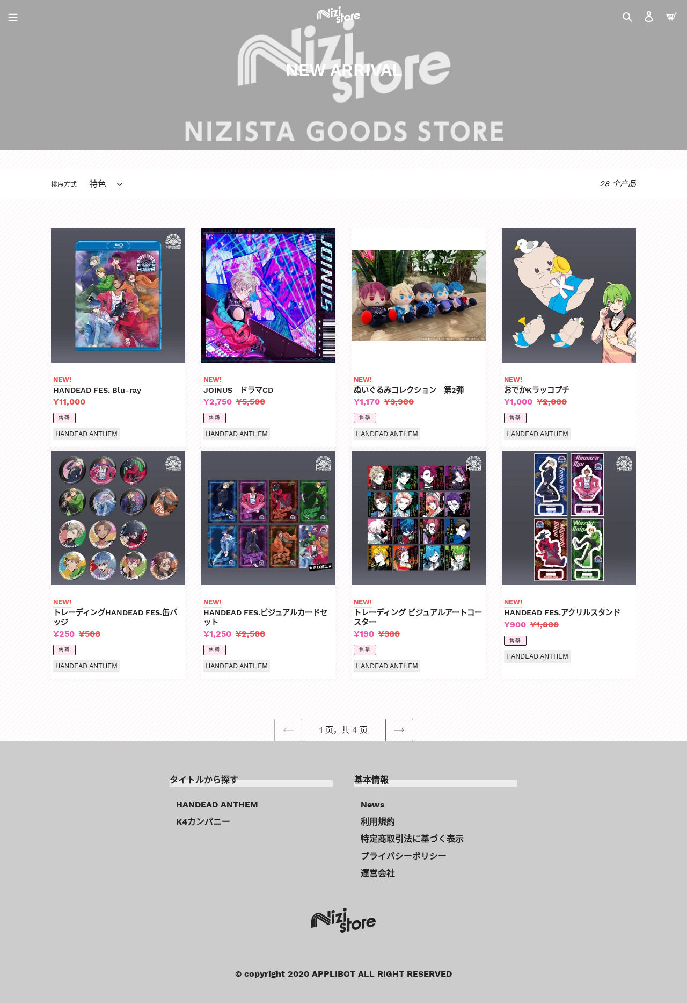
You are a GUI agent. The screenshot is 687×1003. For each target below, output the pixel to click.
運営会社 (378, 873)
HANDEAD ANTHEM (217, 804)
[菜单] (12, 16)
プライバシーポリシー (404, 856)
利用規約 (378, 822)
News (373, 804)
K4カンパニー (203, 822)
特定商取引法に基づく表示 (412, 839)
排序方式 (64, 185)
